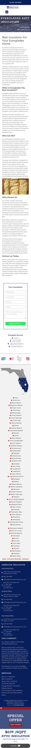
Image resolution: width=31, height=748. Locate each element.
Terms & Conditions (19, 703)
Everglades (14, 27)
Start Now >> (15, 324)
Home (4, 27)
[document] (15, 725)
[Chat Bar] (15, 746)
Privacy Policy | (10, 703)
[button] (6, 12)
